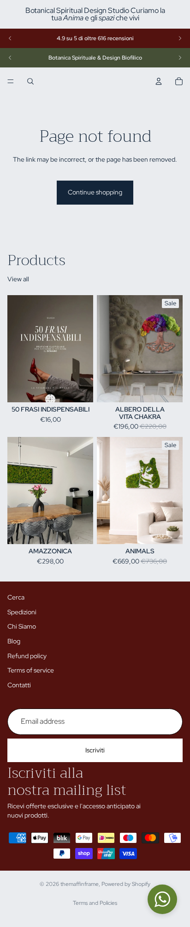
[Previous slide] (10, 38)
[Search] (30, 81)
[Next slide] (180, 38)
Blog (13, 641)
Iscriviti (95, 750)
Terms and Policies (95, 903)
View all (18, 279)
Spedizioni (21, 612)
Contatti (19, 685)
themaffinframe (79, 884)
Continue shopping (95, 192)
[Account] (158, 81)
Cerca (15, 597)
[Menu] (10, 81)
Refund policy (27, 655)
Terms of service (30, 670)
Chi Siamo (21, 626)
